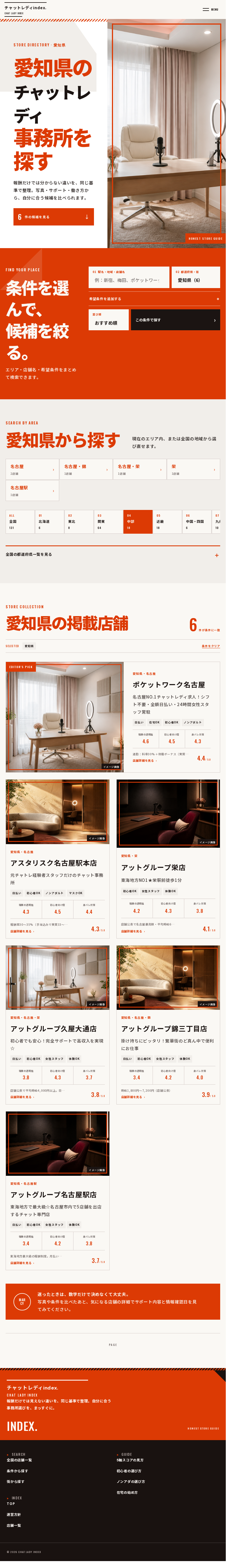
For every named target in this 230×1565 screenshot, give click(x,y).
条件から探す (17, 1471)
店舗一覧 (14, 1525)
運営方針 (14, 1514)
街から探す (16, 1481)
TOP (11, 1504)
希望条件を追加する (105, 298)
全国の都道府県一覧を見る (113, 554)
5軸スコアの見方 (130, 1460)
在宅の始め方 (127, 1492)
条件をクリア (211, 646)
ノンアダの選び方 (131, 1481)
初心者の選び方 (129, 1471)
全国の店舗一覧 (19, 1460)
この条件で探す (175, 320)
